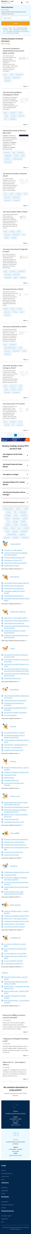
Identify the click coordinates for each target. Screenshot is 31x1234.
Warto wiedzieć (15, 905)
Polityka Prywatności (15, 1229)
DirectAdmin (16, 29)
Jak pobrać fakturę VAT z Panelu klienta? (14, 483)
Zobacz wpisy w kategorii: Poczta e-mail (11, 825)
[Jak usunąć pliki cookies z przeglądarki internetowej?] (23, 138)
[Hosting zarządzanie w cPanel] (5, 648)
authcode (8, 524)
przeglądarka (8, 155)
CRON (24, 234)
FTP (13, 425)
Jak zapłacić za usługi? (10, 474)
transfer (16, 524)
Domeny (6, 308)
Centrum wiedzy (5, 3)
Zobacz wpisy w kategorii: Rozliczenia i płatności (13, 640)
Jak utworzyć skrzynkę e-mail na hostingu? (14, 493)
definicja (25, 518)
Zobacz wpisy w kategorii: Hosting (9, 788)
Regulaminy (4, 1219)
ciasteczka (7, 159)
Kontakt (3, 1208)
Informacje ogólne (6, 1216)
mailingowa (13, 119)
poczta (6, 116)
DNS (4, 31)
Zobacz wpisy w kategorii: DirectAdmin (10, 718)
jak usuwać (13, 112)
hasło (14, 28)
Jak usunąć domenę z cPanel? (13, 289)
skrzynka (13, 116)
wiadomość (7, 200)
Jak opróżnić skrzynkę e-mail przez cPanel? (15, 174)
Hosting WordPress (6, 1173)
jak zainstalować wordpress (12, 33)
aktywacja (15, 531)
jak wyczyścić (8, 162)
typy (19, 528)
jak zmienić (15, 537)
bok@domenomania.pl (15, 1155)
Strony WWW (14, 833)
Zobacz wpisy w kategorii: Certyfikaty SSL (11, 966)
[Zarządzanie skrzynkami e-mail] (5, 796)
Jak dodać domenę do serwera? (14, 502)
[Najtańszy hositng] (15, 439)
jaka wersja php (17, 31)
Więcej (24, 86)
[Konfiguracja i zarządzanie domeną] (5, 726)
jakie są (12, 528)
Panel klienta (25, 537)
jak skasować (16, 77)
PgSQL (15, 277)
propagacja (8, 515)
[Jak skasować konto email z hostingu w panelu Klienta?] (23, 373)
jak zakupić (7, 537)
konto (25, 194)
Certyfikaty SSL (15, 938)
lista (6, 119)
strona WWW (9, 31)
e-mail (20, 112)
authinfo (23, 521)
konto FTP (7, 425)
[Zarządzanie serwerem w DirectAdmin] (5, 689)
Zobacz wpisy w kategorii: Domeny (9, 753)
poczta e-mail (23, 29)
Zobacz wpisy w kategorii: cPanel (9, 681)
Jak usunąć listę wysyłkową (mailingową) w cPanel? (12, 93)
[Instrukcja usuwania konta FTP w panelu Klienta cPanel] (23, 409)
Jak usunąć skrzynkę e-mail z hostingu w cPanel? (13, 366)
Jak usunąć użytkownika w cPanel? (15, 326)
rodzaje (5, 528)
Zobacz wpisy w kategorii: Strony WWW (10, 858)
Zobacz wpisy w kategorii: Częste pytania (11, 569)
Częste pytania (15, 544)
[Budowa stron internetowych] (5, 833)
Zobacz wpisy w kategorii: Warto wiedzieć (11, 930)
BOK (2, 1222)
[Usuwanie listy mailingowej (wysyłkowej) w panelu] (23, 100)
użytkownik (7, 81)
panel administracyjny (10, 347)
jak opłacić (5, 28)
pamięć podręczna (17, 159)
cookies (16, 155)
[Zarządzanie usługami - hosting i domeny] (5, 577)
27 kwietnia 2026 (7, 1020)
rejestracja (22, 534)
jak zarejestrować (12, 534)
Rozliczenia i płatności (18, 612)
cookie (22, 155)
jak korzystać (16, 518)
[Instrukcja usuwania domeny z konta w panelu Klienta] (23, 294)
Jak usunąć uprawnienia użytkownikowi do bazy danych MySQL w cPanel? (13, 50)
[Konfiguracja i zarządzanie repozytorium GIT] (5, 761)
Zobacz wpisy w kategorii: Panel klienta (10, 603)
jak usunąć (7, 77)
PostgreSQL (22, 277)
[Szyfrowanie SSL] (5, 938)
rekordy (7, 531)
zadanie (7, 237)
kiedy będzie (23, 512)
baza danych (22, 271)
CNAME (26, 509)
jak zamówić (24, 531)
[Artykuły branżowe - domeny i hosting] (5, 905)
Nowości (5, 973)
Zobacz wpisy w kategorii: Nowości (9, 1005)
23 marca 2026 (6, 1067)
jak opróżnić (16, 200)
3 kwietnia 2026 (6, 1043)
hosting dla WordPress (22, 28)
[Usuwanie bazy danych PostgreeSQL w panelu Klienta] (23, 256)
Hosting (12, 231)
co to (8, 521)
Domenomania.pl (24, 1227)
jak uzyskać (24, 524)
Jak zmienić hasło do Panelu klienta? (12, 465)
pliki (14, 152)
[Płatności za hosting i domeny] (5, 612)
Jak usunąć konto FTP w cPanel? (14, 404)
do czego (15, 521)
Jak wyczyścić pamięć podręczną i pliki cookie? (14, 131)
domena (19, 308)
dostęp (24, 351)
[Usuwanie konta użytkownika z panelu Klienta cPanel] (23, 331)
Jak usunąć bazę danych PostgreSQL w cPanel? (15, 250)
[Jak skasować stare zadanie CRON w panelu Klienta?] (23, 217)
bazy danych (19, 74)
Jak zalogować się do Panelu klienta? (12, 455)
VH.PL (3, 1179)
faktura (10, 28)
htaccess (18, 509)
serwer (18, 231)
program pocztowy (8, 509)
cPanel (11, 29)
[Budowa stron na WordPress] (5, 866)
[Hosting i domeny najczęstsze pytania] (5, 544)
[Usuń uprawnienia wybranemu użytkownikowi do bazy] (23, 58)
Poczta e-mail (15, 796)
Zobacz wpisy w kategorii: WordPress (10, 897)
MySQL (11, 74)
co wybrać (26, 528)
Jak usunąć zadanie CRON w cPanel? (15, 212)
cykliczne (14, 237)
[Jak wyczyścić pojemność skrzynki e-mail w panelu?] (23, 181)
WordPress (6, 29)
